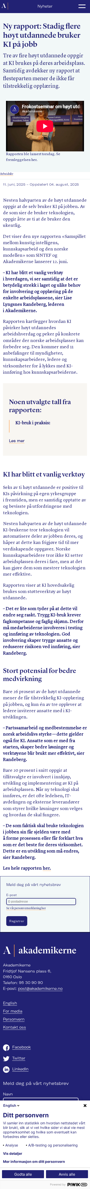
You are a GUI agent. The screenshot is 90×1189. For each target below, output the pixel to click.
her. (47, 868)
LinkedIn (20, 1069)
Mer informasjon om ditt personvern (34, 1162)
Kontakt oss (14, 1027)
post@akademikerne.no (40, 988)
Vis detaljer (12, 1154)
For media (12, 1011)
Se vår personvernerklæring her (26, 908)
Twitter (18, 1058)
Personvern (13, 1019)
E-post (11, 895)
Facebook (21, 1047)
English (10, 1003)
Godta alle (23, 1174)
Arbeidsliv (6, 174)
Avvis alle (67, 1174)
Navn (8, 1094)
